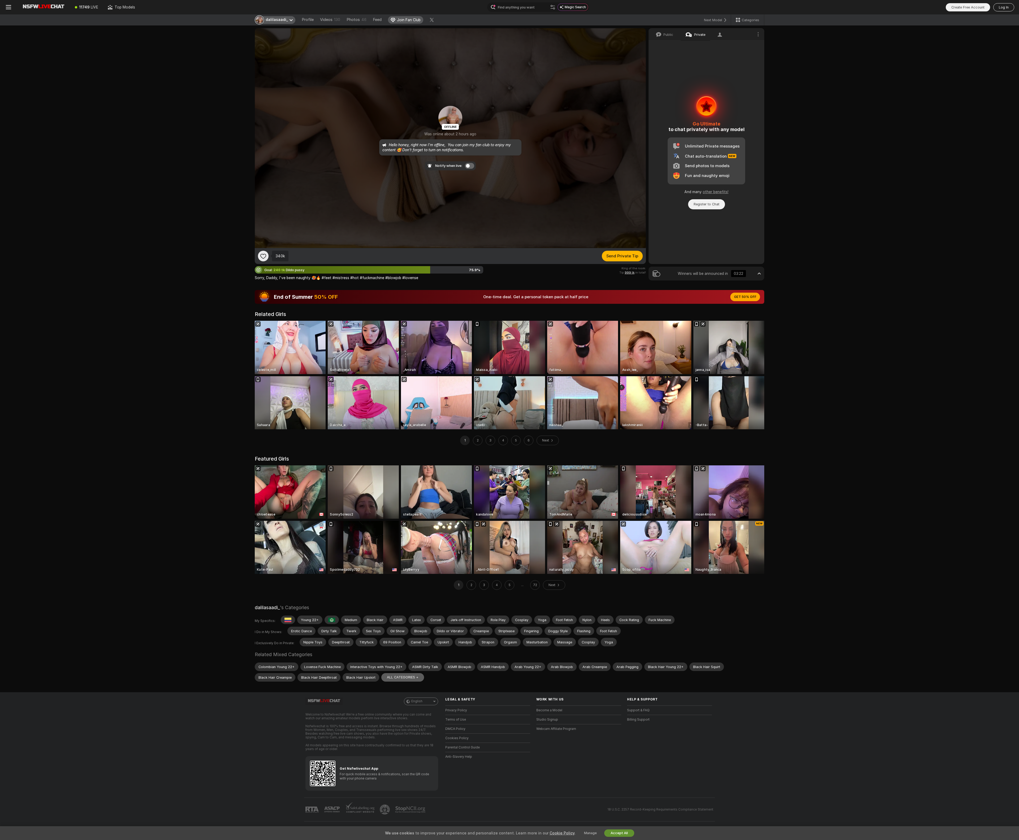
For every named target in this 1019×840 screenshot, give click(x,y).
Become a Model (549, 710)
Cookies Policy (457, 738)
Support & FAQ (638, 710)
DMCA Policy (455, 729)
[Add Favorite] (263, 256)
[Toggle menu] (8, 7)
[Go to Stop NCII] (410, 809)
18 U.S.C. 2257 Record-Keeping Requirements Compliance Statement (660, 809)
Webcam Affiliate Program (556, 729)
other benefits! (715, 192)
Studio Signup (547, 719)
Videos (330, 19)
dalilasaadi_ (267, 607)
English (416, 701)
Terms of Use (455, 719)
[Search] (552, 7)
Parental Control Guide (462, 747)
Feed (377, 19)
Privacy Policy (456, 710)
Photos (356, 19)
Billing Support (638, 719)
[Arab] (332, 620)
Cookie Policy (562, 833)
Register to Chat (706, 204)
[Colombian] (288, 620)
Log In (1004, 7)
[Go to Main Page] (43, 7)
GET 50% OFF (745, 297)
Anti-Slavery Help (458, 757)
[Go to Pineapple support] (385, 809)
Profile (308, 19)
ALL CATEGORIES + (402, 677)
